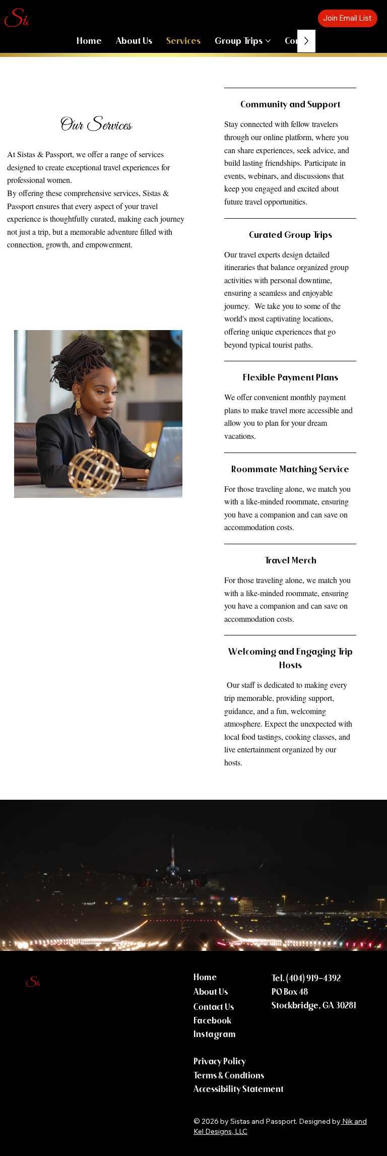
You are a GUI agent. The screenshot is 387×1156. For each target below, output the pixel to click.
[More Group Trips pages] (268, 40)
